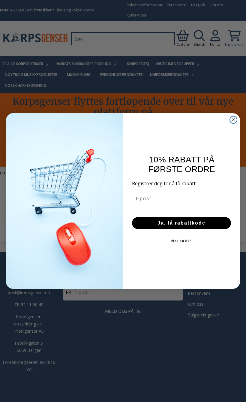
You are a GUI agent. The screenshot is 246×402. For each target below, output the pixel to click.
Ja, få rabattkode (182, 222)
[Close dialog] (233, 119)
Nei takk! (181, 241)
